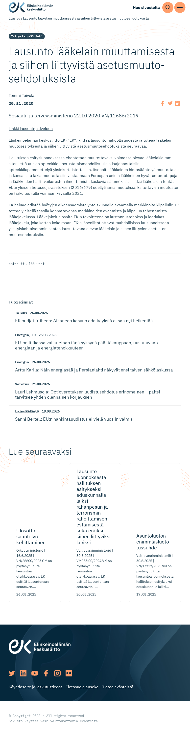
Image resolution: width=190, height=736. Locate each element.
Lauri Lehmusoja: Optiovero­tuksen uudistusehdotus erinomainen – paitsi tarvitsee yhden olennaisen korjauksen (87, 394)
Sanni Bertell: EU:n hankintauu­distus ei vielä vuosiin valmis (74, 419)
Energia (22, 335)
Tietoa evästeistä (117, 686)
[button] (167, 7)
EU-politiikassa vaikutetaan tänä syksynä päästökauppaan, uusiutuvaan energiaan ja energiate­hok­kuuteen (86, 345)
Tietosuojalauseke (82, 686)
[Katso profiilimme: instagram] (57, 673)
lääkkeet (37, 263)
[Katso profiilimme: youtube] (34, 673)
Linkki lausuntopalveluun (31, 128)
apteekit (16, 263)
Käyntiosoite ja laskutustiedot (35, 686)
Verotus (22, 384)
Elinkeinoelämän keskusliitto (31, 7)
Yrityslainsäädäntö (26, 36)
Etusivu (14, 18)
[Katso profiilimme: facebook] (46, 673)
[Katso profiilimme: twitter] (12, 673)
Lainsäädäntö (27, 411)
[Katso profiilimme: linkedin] (23, 673)
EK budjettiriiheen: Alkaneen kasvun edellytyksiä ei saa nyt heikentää (84, 321)
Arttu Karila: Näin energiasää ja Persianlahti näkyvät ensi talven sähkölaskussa (94, 370)
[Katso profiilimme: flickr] (68, 673)
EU (34, 335)
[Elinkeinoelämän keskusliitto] (40, 646)
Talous (21, 313)
